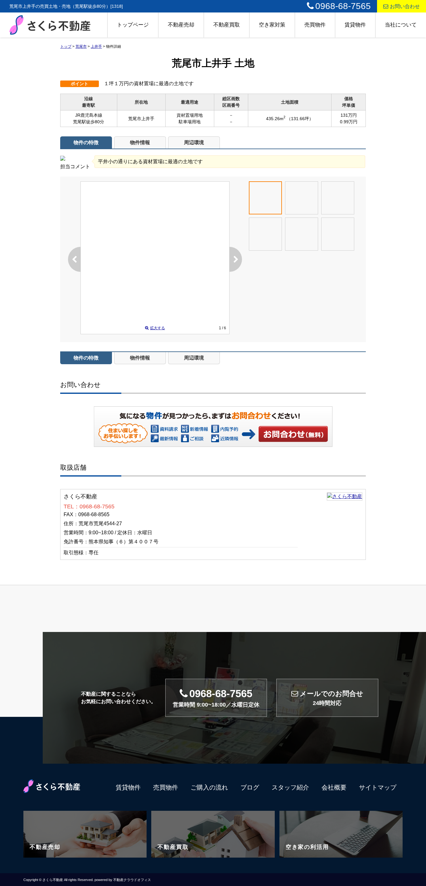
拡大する (157, 328)
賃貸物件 (355, 25)
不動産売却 (181, 25)
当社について (401, 25)
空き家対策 (272, 25)
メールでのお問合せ (331, 698)
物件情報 (140, 142)
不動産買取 (226, 25)
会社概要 (334, 787)
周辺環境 (194, 142)
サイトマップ (377, 787)
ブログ (249, 787)
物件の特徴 (86, 142)
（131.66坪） (300, 118)
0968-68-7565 (343, 6)
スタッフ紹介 (290, 787)
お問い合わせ (405, 6)
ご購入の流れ (209, 787)
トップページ (133, 25)
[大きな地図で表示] (344, 496)
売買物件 (315, 25)
